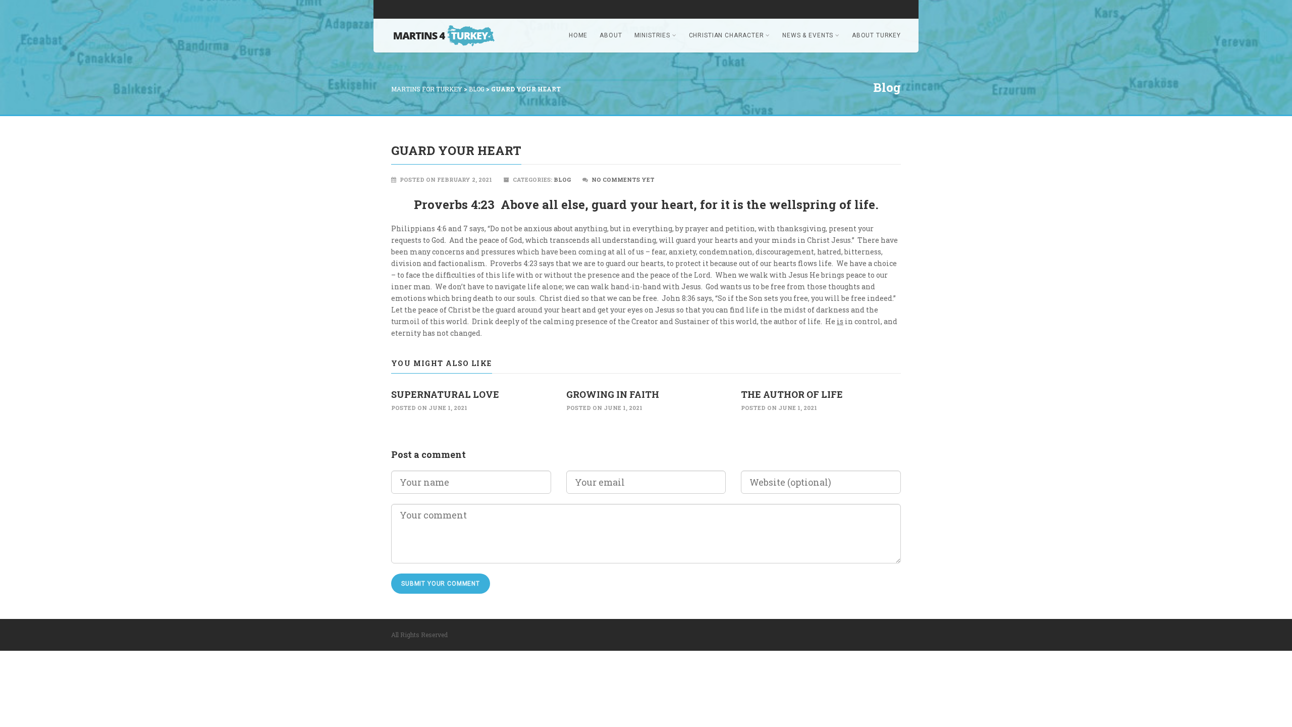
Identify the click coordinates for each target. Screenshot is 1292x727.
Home (578, 35)
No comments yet (623, 179)
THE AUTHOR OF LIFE (792, 394)
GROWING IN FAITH (612, 394)
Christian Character (726, 35)
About (611, 35)
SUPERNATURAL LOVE (445, 394)
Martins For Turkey (426, 89)
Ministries (652, 35)
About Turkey (876, 35)
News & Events (807, 35)
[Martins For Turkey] (449, 35)
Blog (476, 89)
